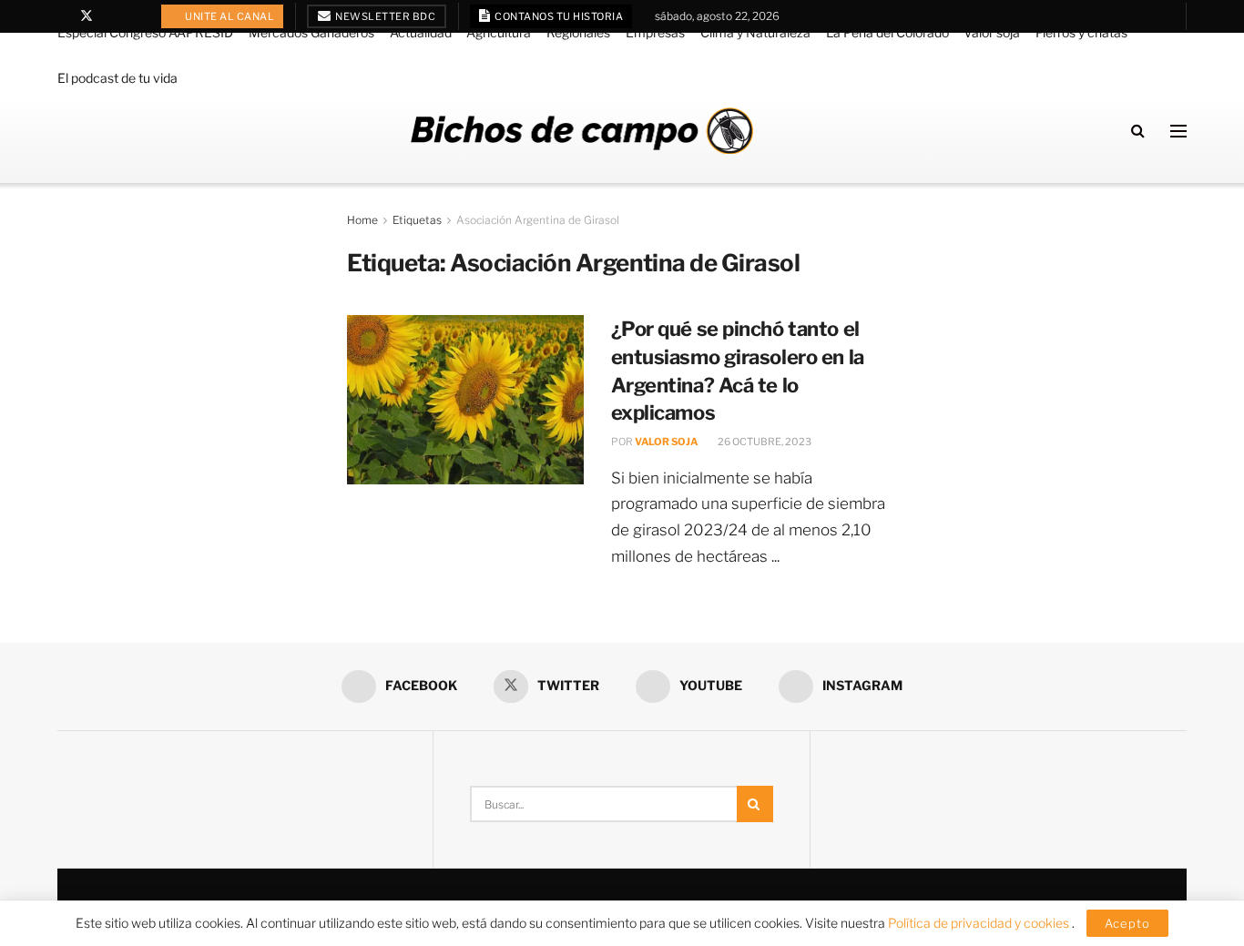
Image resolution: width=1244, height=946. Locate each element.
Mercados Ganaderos (311, 32)
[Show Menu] (1178, 131)
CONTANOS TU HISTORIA (558, 16)
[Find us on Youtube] (111, 16)
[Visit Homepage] (582, 130)
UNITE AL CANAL (229, 16)
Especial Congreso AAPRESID (145, 32)
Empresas (655, 32)
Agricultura (498, 32)
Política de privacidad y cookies (980, 923)
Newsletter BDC (384, 16)
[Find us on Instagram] (133, 16)
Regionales (578, 32)
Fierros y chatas (1081, 32)
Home (362, 220)
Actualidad (421, 32)
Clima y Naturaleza (755, 32)
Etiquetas (417, 220)
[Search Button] (1138, 130)
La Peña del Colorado (887, 32)
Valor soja (992, 32)
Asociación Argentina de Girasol (537, 220)
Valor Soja (666, 441)
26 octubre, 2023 (763, 441)
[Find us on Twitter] (86, 16)
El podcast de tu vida (117, 78)
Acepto (1127, 923)
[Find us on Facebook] (62, 16)
